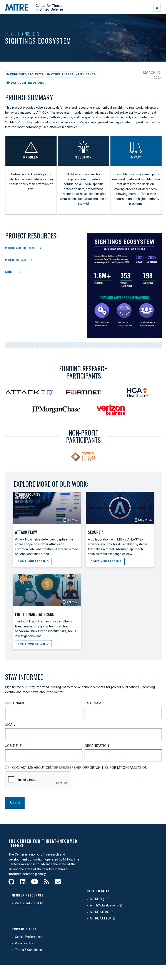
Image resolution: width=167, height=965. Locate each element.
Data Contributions (27, 82)
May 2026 (144, 520)
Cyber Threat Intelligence (73, 74)
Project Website (15, 259)
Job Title (13, 746)
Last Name (94, 703)
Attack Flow (26, 532)
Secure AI (96, 532)
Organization (97, 746)
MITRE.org (97, 899)
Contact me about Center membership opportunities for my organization (79, 768)
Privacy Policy (24, 943)
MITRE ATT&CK (100, 918)
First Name (15, 703)
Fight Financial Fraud (35, 614)
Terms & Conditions (28, 950)
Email (10, 724)
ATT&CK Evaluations (104, 905)
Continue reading (33, 561)
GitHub (9, 271)
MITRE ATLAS (99, 912)
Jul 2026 (72, 520)
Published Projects (22, 34)
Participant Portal (27, 903)
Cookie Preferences (28, 937)
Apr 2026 (72, 602)
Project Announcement (20, 247)
